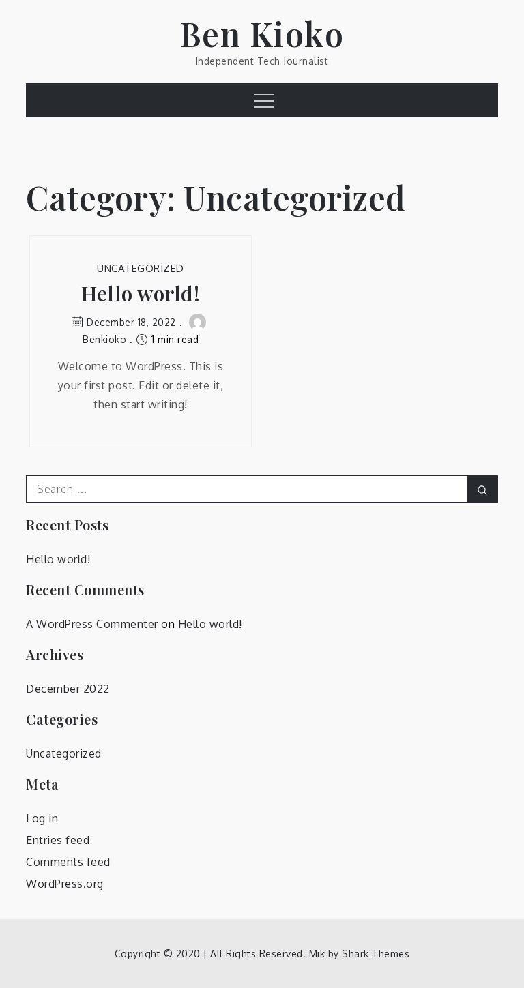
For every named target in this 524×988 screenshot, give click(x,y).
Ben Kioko (262, 33)
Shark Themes (375, 953)
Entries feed (57, 840)
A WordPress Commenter (92, 624)
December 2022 (68, 688)
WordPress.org (65, 883)
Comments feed (68, 862)
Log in (42, 818)
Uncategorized (140, 268)
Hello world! (140, 293)
